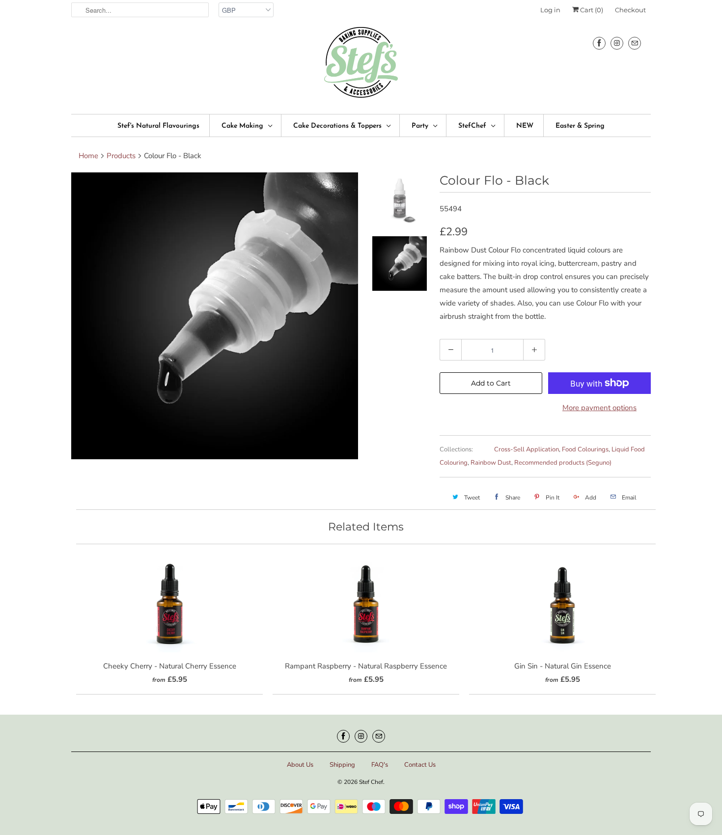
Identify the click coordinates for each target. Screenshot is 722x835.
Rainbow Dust (491, 462)
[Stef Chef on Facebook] (599, 43)
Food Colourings (585, 449)
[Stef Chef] (361, 65)
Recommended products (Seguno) (562, 462)
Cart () (591, 10)
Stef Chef (371, 782)
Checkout (630, 10)
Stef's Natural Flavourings (158, 126)
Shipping (342, 764)
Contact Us (420, 764)
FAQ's (379, 764)
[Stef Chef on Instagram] (617, 43)
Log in (550, 10)
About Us (300, 764)
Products (121, 156)
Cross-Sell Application (526, 449)
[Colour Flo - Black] (214, 315)
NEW (524, 126)
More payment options (599, 408)
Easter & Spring (580, 126)
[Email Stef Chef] (634, 43)
